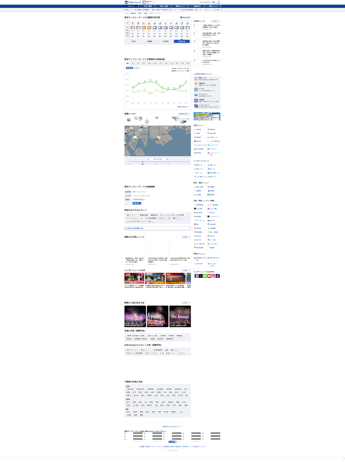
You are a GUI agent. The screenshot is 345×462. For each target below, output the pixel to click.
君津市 (153, 411)
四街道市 (149, 395)
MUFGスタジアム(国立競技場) (134, 353)
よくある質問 (194, 446)
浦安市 (143, 395)
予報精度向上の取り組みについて (172, 426)
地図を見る (136, 203)
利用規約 (147, 446)
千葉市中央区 (130, 389)
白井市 (168, 395)
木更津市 (135, 411)
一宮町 (156, 405)
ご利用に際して (185, 446)
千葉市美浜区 (177, 389)
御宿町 (135, 415)
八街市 (156, 395)
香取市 (157, 402)
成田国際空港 (169, 339)
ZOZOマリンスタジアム (151, 353)
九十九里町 (136, 405)
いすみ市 (180, 411)
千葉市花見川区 (140, 389)
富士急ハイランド (170, 353)
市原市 (170, 392)
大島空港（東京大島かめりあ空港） (136, 335)
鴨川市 (147, 411)
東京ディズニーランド (132, 350)
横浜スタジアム (175, 350)
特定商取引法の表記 (168, 446)
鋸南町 (141, 415)
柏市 (165, 392)
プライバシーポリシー (156, 446)
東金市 (140, 402)
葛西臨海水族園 (144, 215)
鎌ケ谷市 (136, 395)
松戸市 (134, 392)
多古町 (184, 402)
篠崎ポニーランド (177, 218)
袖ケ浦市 (166, 411)
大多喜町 (129, 415)
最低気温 (136, 68)
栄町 (187, 395)
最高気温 (129, 68)
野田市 (140, 392)
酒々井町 (180, 395)
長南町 (186, 405)
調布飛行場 (160, 339)
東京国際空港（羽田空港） (141, 339)
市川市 (185, 389)
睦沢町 (162, 405)
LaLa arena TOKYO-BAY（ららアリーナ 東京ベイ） (140, 221)
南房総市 (173, 411)
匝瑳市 (151, 402)
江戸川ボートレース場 (164, 218)
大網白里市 (170, 402)
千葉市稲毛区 (150, 389)
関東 (140, 13)
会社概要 (142, 446)
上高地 (166, 350)
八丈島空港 (163, 335)
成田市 (146, 392)
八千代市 (183, 392)
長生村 (168, 405)
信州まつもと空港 (152, 335)
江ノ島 (162, 353)
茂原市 (134, 402)
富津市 (159, 411)
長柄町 (180, 405)
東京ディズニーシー (132, 215)
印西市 (162, 395)
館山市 (128, 411)
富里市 (174, 395)
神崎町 (178, 402)
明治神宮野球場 (158, 350)
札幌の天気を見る (182, 107)
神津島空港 (179, 335)
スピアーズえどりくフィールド (135, 218)
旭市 (146, 402)
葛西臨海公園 (153, 215)
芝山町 (143, 405)
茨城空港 (152, 339)
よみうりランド (182, 353)
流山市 (176, 392)
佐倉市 (152, 392)
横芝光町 (149, 405)
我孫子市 (129, 395)
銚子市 (128, 402)
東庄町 (128, 405)
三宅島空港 (171, 335)
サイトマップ (201, 446)
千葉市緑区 (169, 389)
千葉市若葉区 (159, 389)
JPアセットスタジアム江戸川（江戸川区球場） (172, 215)
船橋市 (128, 392)
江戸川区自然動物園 (151, 218)
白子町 (174, 405)
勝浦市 (141, 411)
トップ (126, 13)
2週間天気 (133, 13)
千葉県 (145, 13)
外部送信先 (178, 446)
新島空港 (129, 339)
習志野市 (159, 392)
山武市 (163, 402)
